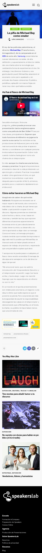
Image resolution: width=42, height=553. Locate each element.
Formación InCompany (10, 519)
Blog (4, 550)
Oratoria (16, 391)
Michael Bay (15, 50)
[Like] (4, 348)
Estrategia (6, 473)
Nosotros (6, 540)
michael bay (7, 334)
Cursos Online (7, 525)
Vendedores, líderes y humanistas (17, 476)
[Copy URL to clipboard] (38, 348)
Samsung (21, 56)
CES (4, 56)
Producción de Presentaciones (14, 532)
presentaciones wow (9, 338)
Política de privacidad (10, 543)
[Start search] (38, 5)
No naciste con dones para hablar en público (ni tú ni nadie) (20, 436)
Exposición (26, 29)
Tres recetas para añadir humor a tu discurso (18, 395)
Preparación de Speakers (11, 522)
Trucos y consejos (28, 391)
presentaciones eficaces (21, 334)
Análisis (15, 29)
